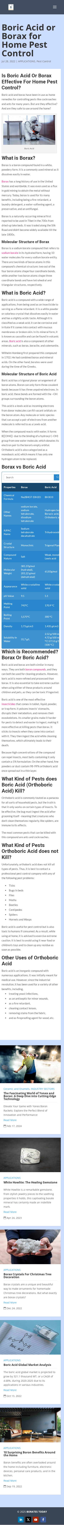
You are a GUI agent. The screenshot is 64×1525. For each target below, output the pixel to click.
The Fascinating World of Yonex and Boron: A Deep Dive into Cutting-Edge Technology (30, 1096)
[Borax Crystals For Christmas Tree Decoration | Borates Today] (30, 1247)
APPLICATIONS (26, 61)
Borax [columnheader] (24, 487)
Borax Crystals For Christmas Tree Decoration (27, 1275)
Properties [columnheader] (9, 487)
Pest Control (44, 61)
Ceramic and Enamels (17, 1089)
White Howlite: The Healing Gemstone (30, 1182)
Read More (10, 1120)
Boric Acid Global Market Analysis (27, 1365)
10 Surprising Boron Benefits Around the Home (29, 1453)
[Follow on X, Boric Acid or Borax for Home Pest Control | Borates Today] (28, 1519)
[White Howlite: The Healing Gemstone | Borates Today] (30, 1155)
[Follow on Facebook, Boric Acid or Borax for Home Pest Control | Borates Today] (43, 1519)
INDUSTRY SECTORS (43, 1089)
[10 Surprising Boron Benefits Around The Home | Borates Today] (30, 1425)
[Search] (57, 477)
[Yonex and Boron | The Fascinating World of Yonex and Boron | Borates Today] (30, 1064)
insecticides (8, 704)
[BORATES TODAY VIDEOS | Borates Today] (36, 1519)
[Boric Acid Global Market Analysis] (30, 1337)
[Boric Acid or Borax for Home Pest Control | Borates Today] (11, 7)
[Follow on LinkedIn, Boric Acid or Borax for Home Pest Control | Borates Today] (21, 1519)
